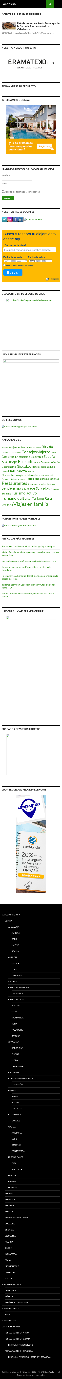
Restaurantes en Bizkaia (17, 1339)
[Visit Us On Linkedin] (20, 219)
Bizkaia (47, 447)
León (14, 1011)
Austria (9, 1211)
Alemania (10, 1199)
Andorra (9, 1205)
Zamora (16, 1036)
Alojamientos (17, 447)
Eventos (36, 462)
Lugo (14, 1139)
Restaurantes (14, 483)
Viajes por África (10, 1308)
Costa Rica (10, 1290)
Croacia (9, 1230)
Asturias (12, 981)
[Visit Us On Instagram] (10, 219)
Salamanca (17, 1017)
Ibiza (14, 1163)
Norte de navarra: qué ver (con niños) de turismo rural (29, 561)
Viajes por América (11, 1284)
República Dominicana (16, 1302)
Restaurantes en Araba (17, 1333)
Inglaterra (11, 1254)
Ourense (16, 1145)
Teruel (15, 969)
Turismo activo (24, 493)
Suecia (8, 1278)
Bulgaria (10, 1223)
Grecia (8, 1248)
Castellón (17, 1084)
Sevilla (15, 951)
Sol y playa (43, 488)
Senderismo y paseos (19, 488)
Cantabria (6, 452)
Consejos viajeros (35, 451)
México (9, 1296)
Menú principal (58, 4)
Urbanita (7, 504)
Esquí (4, 462)
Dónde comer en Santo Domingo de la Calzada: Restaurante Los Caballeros (38, 26)
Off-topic (40, 475)
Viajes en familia (30, 504)
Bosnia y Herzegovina (16, 1217)
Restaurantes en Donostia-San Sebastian (29, 1357)
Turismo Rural (42, 498)
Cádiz (53, 452)
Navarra (30, 472)
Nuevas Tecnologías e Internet (19, 474)
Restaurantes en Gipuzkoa (19, 1351)
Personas (5, 479)
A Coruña (17, 1133)
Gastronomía (9, 466)
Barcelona (17, 1048)
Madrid (5, 472)
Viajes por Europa (11, 914)
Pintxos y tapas (17, 479)
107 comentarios (47, 33)
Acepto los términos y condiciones (22, 191)
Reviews (51, 484)
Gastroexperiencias (50, 462)
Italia (43, 466)
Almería (16, 933)
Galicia (12, 1127)
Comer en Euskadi (11, 1326)
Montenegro (12, 1266)
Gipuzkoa (24, 466)
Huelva (15, 945)
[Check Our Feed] (33, 219)
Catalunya (16, 452)
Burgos (16, 1005)
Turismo (6, 493)
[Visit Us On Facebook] (15, 219)
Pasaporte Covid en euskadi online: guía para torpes (28, 546)
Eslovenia (37, 456)
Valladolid (17, 1030)
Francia (9, 1242)
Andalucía (30, 447)
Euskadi (25, 461)
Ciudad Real (18, 993)
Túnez (8, 1314)
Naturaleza (17, 471)
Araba (38, 447)
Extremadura (15, 1114)
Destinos (8, 456)
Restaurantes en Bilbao (20, 1345)
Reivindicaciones (50, 478)
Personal (49, 475)
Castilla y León (16, 999)
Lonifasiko (9, 4)
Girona (15, 1054)
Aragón (12, 957)
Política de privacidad (11, 1372)
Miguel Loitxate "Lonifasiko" (26, 33)
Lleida (15, 1060)
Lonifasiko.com (52, 1372)
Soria (14, 1024)
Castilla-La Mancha (18, 987)
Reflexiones (33, 478)
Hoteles (36, 466)
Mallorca (17, 1169)
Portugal (10, 1272)
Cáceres (16, 1120)
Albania (5, 447)
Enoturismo (22, 456)
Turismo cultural (16, 498)
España (49, 456)
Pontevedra (18, 1151)
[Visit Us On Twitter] (4, 219)
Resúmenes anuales (37, 484)
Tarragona (55, 489)
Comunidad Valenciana (20, 1078)
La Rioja (51, 466)
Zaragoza (17, 975)
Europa (12, 462)
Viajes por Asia (9, 1320)
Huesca (15, 963)
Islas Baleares (15, 1157)
